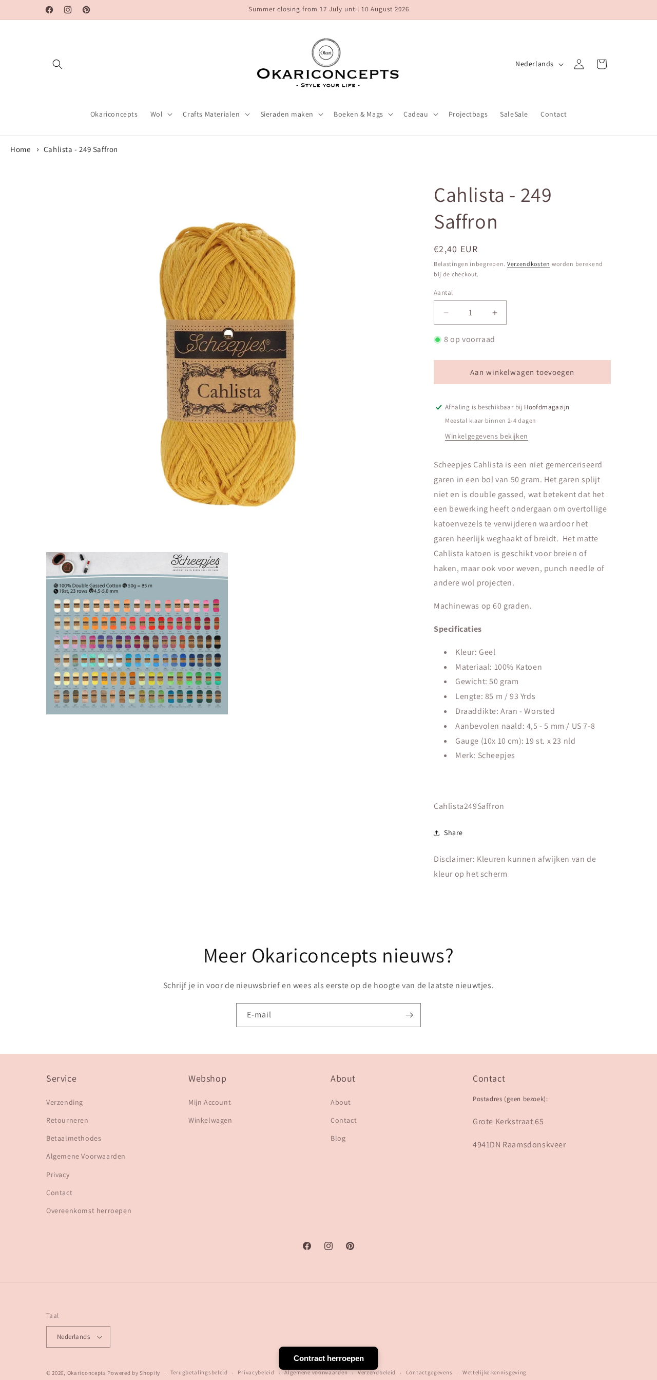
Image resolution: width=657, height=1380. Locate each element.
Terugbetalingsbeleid (199, 1372)
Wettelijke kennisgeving (494, 1372)
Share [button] (453, 832)
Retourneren (67, 1120)
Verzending (64, 1102)
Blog (338, 1138)
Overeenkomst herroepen (88, 1210)
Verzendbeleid (377, 1372)
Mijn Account (209, 1102)
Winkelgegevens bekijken (486, 436)
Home (20, 149)
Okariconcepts (86, 1372)
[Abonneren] (409, 1015)
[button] (57, 64)
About (341, 1102)
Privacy (57, 1174)
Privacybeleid (256, 1372)
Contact (59, 1192)
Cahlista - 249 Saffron (81, 149)
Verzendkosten (528, 264)
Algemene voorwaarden (315, 1372)
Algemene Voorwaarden (86, 1156)
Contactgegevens (429, 1372)
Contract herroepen (329, 1358)
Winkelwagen (210, 1120)
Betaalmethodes (73, 1138)
